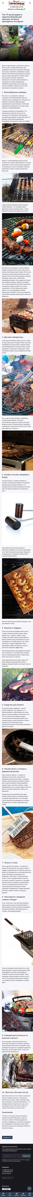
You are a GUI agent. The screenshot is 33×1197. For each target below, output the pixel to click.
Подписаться (26, 1156)
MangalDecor (5, 1186)
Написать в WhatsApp (16, 9)
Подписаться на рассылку (9, 1146)
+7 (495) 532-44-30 (16, 7)
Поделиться (6, 1137)
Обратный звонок (6, 1173)
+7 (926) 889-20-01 (7, 1171)
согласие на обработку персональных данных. (16, 1160)
